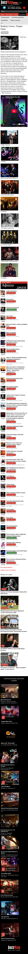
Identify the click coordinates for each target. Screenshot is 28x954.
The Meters (4, 278)
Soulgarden (4, 211)
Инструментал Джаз (12, 386)
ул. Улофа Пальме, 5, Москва (9, 745)
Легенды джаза (5, 17)
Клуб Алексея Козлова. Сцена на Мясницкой (14, 363)
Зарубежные (4, 20)
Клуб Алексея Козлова (12, 311)
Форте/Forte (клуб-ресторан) (9, 808)
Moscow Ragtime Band (12, 349)
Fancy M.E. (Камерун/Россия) (14, 501)
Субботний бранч (11, 291)
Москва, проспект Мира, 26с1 (9, 723)
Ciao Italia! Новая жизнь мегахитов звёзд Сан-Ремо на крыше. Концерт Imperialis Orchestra (16, 405)
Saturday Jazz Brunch (12, 307)
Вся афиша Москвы (6, 567)
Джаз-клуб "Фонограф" (8, 743)
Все (2, 23)
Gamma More (9, 456)
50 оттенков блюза (11, 526)
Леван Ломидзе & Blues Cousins (15, 492)
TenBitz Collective (5, 145)
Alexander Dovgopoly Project (14, 426)
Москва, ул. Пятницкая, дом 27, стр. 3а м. (10, 875)
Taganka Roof (9, 410)
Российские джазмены (18, 17)
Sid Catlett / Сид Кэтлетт (7, 228)
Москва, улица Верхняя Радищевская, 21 (7, 768)
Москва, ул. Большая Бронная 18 (9, 810)
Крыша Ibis (9, 375)
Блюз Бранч (10, 299)
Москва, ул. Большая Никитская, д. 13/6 (6, 834)
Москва (15, 2)
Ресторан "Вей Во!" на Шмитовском (15, 464)
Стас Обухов (10, 476)
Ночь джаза (9, 517)
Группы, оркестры (15, 20)
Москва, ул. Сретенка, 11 (8, 788)
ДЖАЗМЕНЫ (22, 14)
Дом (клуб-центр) (6, 699)
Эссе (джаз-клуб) (10, 329)
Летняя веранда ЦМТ (11, 448)
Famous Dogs (10, 484)
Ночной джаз (10, 509)
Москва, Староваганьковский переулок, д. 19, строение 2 (9, 855)
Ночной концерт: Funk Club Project (16, 551)
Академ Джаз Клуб (11, 513)
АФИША (2, 14)
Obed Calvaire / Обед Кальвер (9, 261)
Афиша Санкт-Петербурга (8, 570)
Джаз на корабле (11, 332)
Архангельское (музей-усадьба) (14, 346)
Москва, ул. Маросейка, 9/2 (8, 940)
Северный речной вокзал (12, 336)
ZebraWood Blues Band (7, 195)
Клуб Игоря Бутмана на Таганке (14, 400)
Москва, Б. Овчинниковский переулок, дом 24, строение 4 (9, 702)
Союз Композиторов (11, 479)
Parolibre (3, 161)
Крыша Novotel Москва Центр (14, 423)
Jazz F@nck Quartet (6, 244)
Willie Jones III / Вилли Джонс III (9, 178)
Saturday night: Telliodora (13, 542)
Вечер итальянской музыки (14, 378)
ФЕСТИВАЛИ (9, 14)
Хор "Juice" (9, 316)
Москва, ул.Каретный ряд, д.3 (9, 918)
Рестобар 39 (9, 488)
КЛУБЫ (16, 14)
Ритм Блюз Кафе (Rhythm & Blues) (15, 496)
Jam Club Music (10, 294)
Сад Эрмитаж (5, 916)
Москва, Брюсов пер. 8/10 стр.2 (9, 896)
